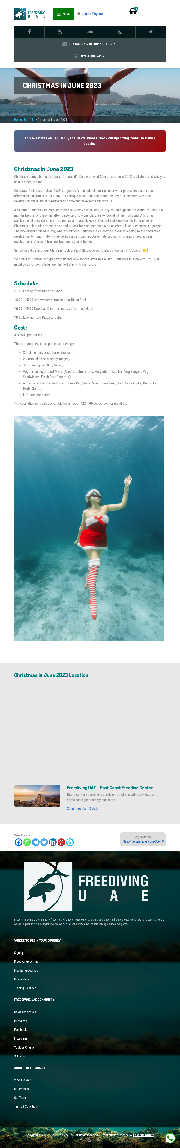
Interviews (20, 1021)
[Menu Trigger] (169, 10)
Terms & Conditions (26, 1106)
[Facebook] (18, 842)
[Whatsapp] (27, 842)
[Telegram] (36, 842)
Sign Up (19, 953)
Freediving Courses (26, 970)
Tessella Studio (143, 1135)
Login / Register (93, 14)
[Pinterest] (61, 842)
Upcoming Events (127, 138)
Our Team (20, 1097)
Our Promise (22, 1089)
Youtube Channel (24, 1047)
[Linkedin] (53, 842)
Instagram (20, 1038)
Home (18, 119)
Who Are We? (22, 1080)
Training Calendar (25, 988)
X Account (20, 1056)
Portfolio (29, 119)
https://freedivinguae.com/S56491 (143, 841)
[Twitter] (44, 842)
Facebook (20, 1029)
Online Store (21, 979)
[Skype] (70, 842)
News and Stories (25, 1012)
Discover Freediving (26, 961)
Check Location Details (83, 809)
